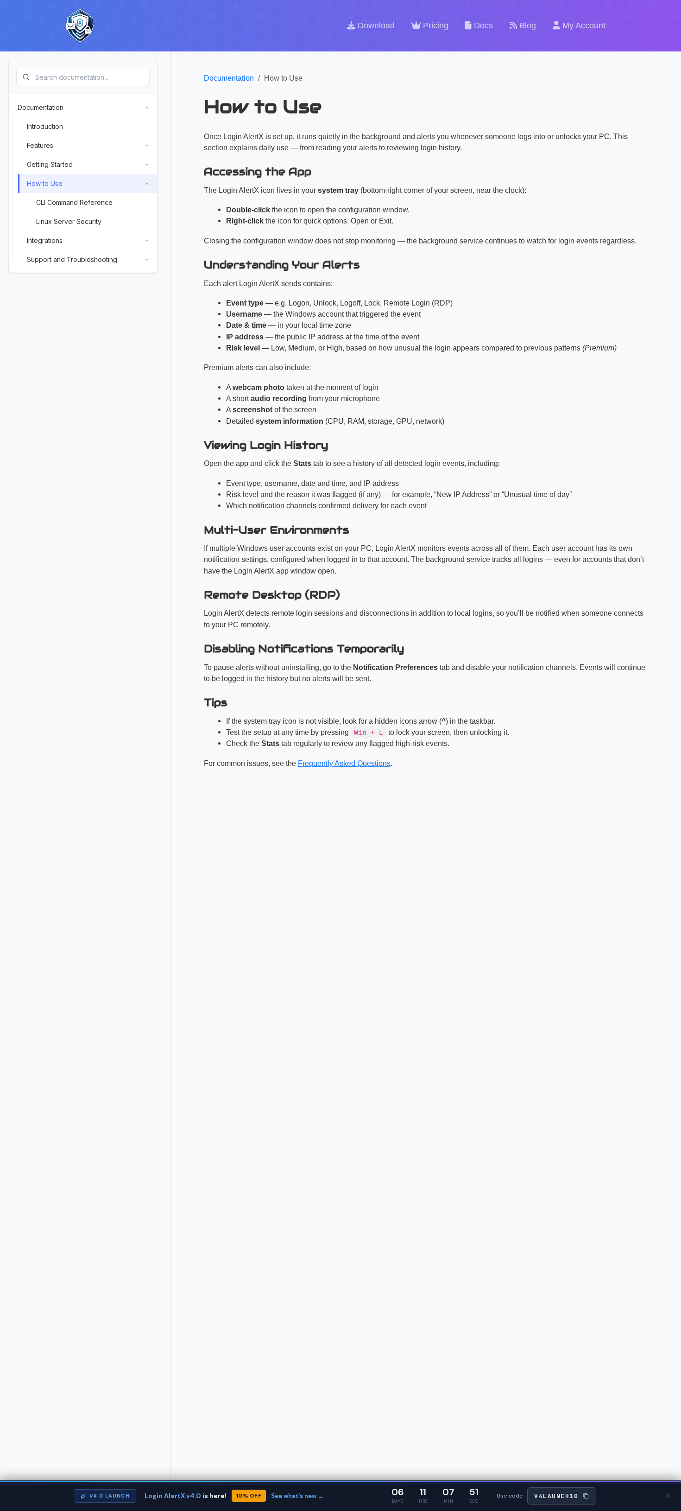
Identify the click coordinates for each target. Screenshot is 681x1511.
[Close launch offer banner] (668, 1495)
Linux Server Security (68, 221)
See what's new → (297, 1496)
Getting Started (50, 164)
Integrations (45, 240)
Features (40, 145)
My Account (582, 25)
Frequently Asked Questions (344, 763)
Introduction (45, 126)
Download (375, 25)
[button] (561, 1496)
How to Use (45, 183)
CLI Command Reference (74, 202)
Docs (482, 25)
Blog (526, 25)
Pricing (434, 25)
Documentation (40, 107)
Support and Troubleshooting (72, 259)
